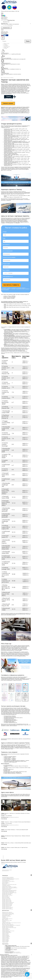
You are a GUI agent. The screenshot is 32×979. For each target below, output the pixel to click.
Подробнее (3, 863)
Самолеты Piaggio (5, 940)
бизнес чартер (5, 883)
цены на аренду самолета (7, 914)
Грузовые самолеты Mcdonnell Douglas (9, 927)
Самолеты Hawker (5, 937)
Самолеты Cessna (5, 933)
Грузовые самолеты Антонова (7, 926)
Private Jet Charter (27, 966)
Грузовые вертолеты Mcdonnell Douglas (9, 892)
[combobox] (3, 26)
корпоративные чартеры (6, 886)
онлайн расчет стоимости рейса (8, 913)
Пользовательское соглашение (7, 877)
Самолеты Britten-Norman (6, 932)
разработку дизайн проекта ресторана (12, 971)
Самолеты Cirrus (5, 934)
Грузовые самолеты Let (6, 906)
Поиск (28, 41)
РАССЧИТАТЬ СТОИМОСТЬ (11, 285)
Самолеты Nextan (5, 939)
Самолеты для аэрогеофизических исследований (11, 925)
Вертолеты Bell (5, 895)
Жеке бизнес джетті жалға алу (7, 924)
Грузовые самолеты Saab (6, 900)
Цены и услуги (6, 43)
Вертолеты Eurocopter (6, 898)
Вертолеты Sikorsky (5, 897)
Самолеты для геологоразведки (8, 891)
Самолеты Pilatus (5, 941)
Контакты (5, 45)
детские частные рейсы (6, 923)
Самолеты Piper (5, 942)
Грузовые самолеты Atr (6, 899)
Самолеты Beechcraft (6, 929)
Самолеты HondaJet (6, 938)
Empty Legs (6, 47)
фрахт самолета (5, 919)
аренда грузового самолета (7, 918)
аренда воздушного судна (7, 920)
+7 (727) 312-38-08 (4, 17)
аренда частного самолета (7, 912)
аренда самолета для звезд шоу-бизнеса (9, 887)
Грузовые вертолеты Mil (6, 894)
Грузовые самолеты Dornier (7, 904)
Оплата (5, 44)
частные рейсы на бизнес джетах (8, 881)
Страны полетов (6, 77)
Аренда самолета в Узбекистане (8, 902)
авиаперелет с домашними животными (9, 884)
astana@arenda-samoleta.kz (14, 817)
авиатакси (4, 921)
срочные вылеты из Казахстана (8, 879)
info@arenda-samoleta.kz (9, 951)
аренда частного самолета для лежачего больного (11, 922)
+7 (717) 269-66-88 (4, 19)
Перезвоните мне (6, 27)
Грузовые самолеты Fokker (7, 905)
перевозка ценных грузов (6, 888)
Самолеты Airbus (5, 928)
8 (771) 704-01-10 (4, 20)
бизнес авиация (5, 882)
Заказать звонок (8, 103)
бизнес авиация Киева (17, 952)
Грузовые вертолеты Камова (7, 893)
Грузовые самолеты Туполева (7, 908)
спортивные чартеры (6, 885)
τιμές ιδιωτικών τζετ (5, 870)
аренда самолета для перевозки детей (9, 890)
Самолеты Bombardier (6, 931)
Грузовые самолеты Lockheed (7, 907)
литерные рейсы (5, 917)
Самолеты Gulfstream (6, 936)
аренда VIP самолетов (6, 916)
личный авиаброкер (5, 880)
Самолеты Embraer (5, 935)
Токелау (11, 77)
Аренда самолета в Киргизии (7, 903)
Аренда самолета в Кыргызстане (8, 930)
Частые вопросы (7, 46)
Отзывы (5, 48)
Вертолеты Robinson (6, 896)
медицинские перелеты (6, 889)
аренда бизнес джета (6, 915)
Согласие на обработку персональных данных (10, 878)
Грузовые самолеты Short (6, 901)
